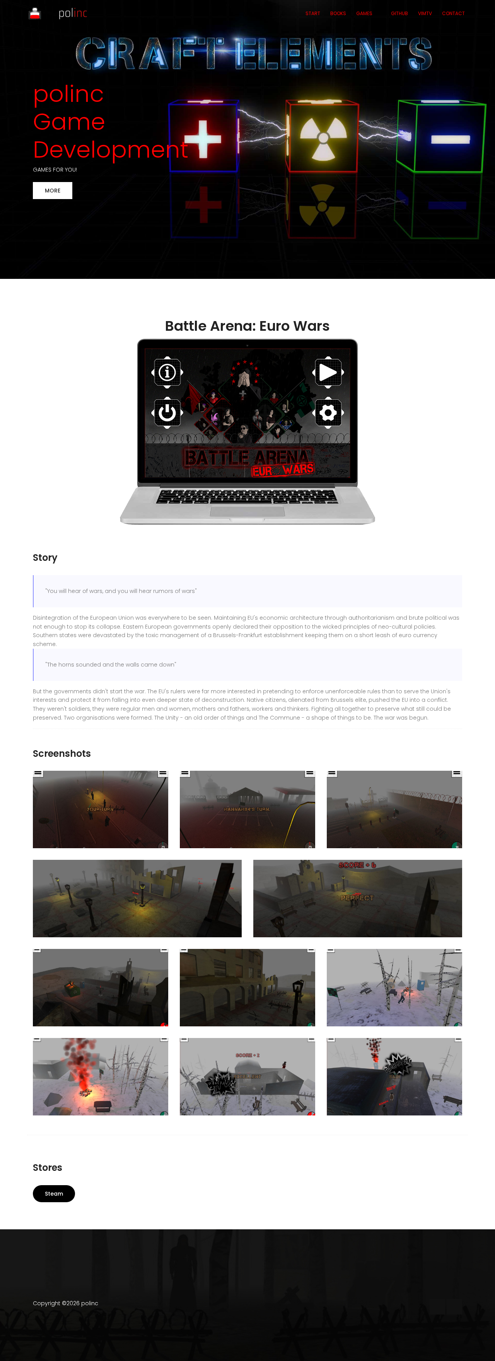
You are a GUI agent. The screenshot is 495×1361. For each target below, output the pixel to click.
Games (364, 13)
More (52, 190)
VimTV (425, 13)
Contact (453, 13)
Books (338, 13)
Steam (54, 1194)
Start (313, 13)
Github (399, 13)
